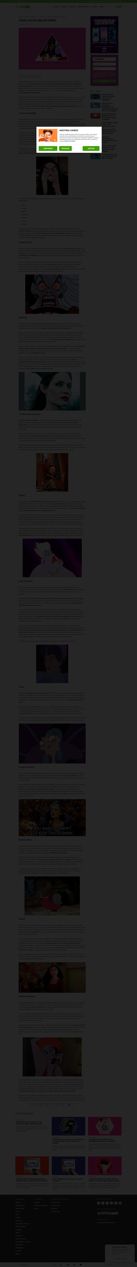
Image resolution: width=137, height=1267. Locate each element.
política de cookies (69, 141)
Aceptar (91, 148)
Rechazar (65, 148)
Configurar (48, 148)
